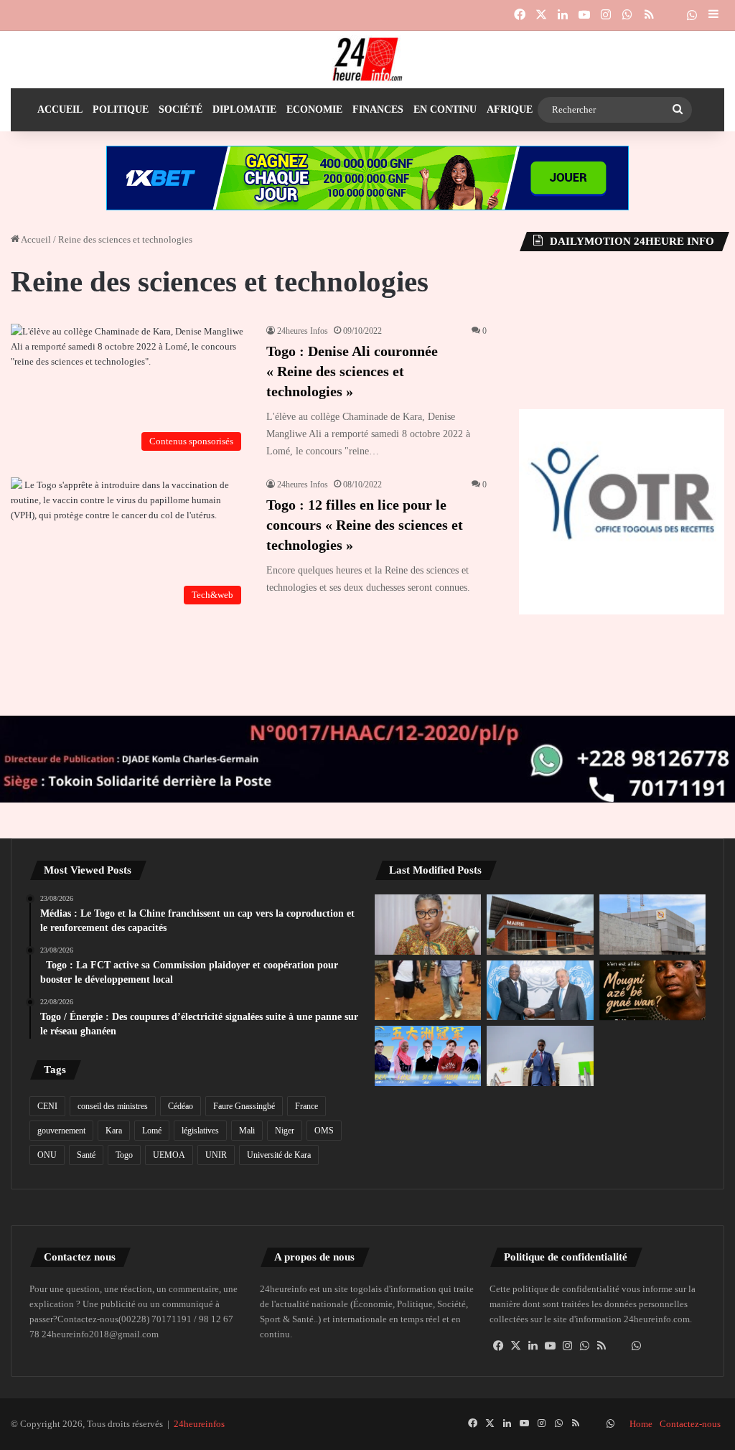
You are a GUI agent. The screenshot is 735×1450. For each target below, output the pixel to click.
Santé (86, 1155)
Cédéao (180, 1106)
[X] (515, 1346)
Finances (377, 109)
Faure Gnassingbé (244, 1106)
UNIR (216, 1155)
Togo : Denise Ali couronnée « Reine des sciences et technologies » (352, 371)
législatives (200, 1131)
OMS (324, 1131)
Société (180, 109)
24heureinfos (199, 1423)
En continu (445, 109)
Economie (314, 109)
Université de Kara (279, 1155)
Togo (124, 1155)
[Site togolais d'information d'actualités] (367, 59)
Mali (247, 1131)
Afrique (510, 109)
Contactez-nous (690, 1423)
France (306, 1106)
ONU (47, 1155)
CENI (47, 1106)
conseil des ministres (113, 1106)
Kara (114, 1131)
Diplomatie (244, 109)
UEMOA (169, 1155)
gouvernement (61, 1131)
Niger (284, 1131)
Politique (121, 109)
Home (640, 1423)
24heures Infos (302, 331)
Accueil (60, 109)
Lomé (151, 1131)
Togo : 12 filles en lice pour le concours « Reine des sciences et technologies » (364, 525)
